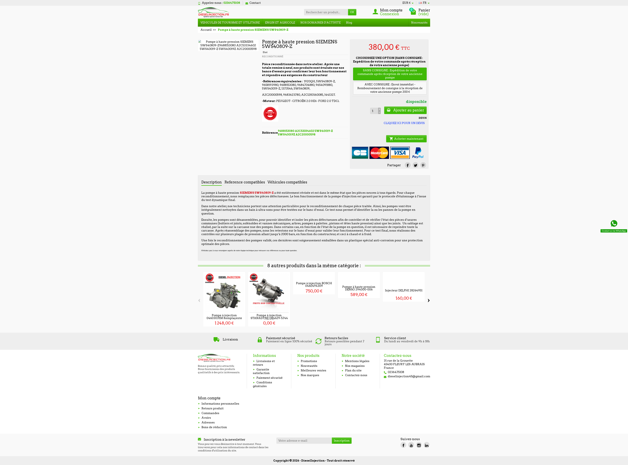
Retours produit (212, 408)
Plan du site (353, 370)
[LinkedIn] (426, 445)
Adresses (208, 422)
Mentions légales (357, 361)
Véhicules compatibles (287, 182)
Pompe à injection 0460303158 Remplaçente (224, 317)
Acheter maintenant (406, 139)
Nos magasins (355, 365)
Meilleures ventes (313, 370)
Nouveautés (419, 22)
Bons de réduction (214, 427)
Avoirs (206, 417)
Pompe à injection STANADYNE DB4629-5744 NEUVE (269, 318)
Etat (265, 52)
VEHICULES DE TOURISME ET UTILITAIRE (230, 22)
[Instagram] (419, 445)
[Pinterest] (423, 165)
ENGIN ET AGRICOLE (280, 22)
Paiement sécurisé (269, 377)
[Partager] (407, 165)
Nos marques (310, 375)
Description (211, 182)
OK (352, 12)
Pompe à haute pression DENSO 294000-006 (358, 288)
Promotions (309, 361)
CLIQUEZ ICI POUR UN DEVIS (404, 123)
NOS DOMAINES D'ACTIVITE (320, 22)
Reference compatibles (244, 182)
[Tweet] (415, 165)
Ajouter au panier (408, 110)
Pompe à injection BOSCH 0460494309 (314, 285)
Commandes (210, 413)
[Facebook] (403, 445)
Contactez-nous (356, 375)
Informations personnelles (220, 403)
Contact (255, 2)
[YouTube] (411, 445)
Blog (349, 22)
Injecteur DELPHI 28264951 (403, 290)
